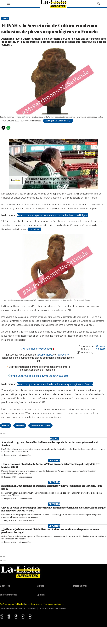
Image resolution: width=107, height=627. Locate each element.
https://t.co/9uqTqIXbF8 (24, 375)
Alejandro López (25, 455)
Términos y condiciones (53, 604)
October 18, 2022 (100, 348)
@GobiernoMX (45, 354)
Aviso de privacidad (33, 604)
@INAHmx (63, 354)
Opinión (41, 594)
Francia (5, 426)
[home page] (53, 572)
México (54, 439)
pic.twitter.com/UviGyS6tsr (53, 375)
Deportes (54, 460)
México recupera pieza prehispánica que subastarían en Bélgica (52, 215)
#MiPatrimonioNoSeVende (36, 348)
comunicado (35, 229)
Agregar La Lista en (56, 120)
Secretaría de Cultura (40, 426)
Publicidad (19, 604)
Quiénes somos (7, 604)
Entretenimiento (8, 594)
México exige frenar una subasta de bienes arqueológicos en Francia (55, 384)
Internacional (80, 585)
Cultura (5, 18)
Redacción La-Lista (26, 520)
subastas (20, 426)
